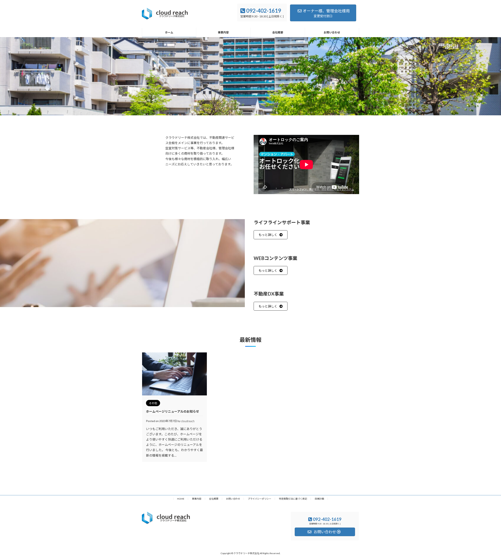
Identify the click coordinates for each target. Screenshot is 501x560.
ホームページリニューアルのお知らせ (172, 411)
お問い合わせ (233, 498)
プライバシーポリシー (259, 498)
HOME (180, 498)
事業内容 (196, 498)
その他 (153, 403)
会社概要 (213, 498)
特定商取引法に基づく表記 (293, 498)
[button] (270, 234)
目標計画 (319, 498)
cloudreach (188, 421)
